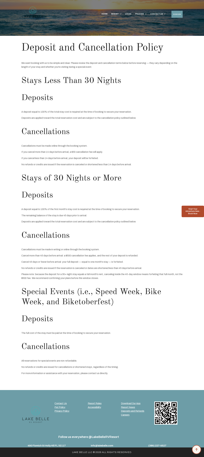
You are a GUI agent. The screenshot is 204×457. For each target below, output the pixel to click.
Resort (115, 14)
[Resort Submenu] (120, 14)
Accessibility (94, 407)
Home (105, 14)
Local (128, 14)
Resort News (128, 407)
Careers (125, 415)
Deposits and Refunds (132, 411)
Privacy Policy (62, 411)
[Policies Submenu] (145, 14)
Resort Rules (95, 403)
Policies (139, 14)
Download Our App (131, 403)
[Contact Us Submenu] (164, 14)
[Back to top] (196, 449)
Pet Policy (60, 407)
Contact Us (156, 14)
